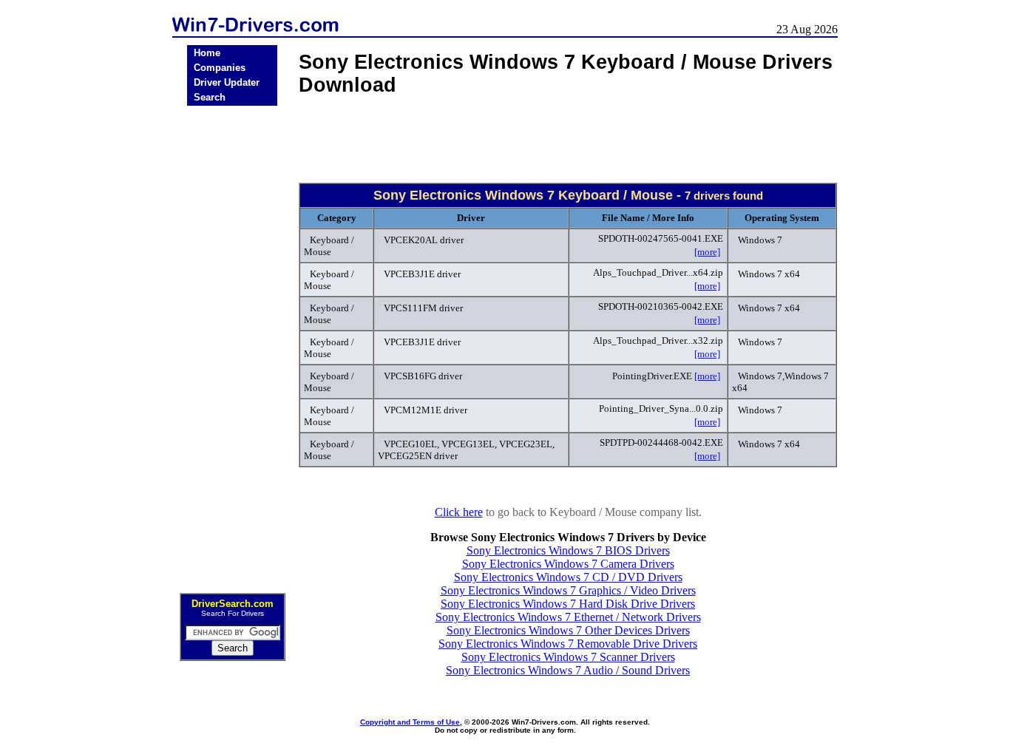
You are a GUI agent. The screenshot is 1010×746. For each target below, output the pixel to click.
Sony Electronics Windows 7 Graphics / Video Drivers (568, 590)
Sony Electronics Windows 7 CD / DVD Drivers (568, 577)
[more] (707, 251)
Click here (459, 512)
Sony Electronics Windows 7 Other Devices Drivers (568, 630)
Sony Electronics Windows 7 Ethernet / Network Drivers (568, 617)
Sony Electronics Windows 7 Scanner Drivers (568, 657)
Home (207, 52)
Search (210, 97)
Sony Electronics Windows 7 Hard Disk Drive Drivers (568, 603)
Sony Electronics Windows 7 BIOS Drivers (568, 550)
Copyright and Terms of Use (410, 722)
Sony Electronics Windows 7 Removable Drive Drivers (567, 643)
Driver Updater (227, 82)
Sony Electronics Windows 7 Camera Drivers (568, 563)
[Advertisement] (232, 344)
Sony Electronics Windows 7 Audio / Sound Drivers (568, 670)
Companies (219, 67)
